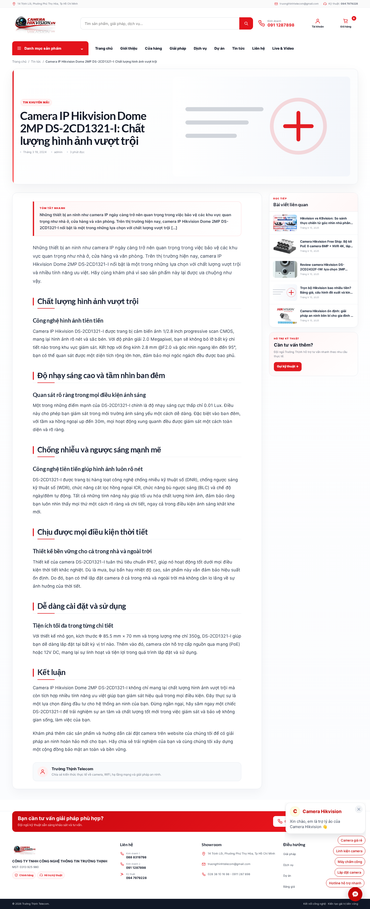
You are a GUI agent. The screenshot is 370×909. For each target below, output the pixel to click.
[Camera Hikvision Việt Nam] (44, 23)
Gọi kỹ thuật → (288, 366)
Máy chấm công (350, 862)
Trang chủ (19, 61)
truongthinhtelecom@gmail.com (229, 864)
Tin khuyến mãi (36, 102)
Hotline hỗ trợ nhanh (346, 883)
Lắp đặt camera (350, 872)
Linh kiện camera (349, 851)
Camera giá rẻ (351, 840)
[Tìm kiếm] (246, 23)
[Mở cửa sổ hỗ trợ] (355, 894)
